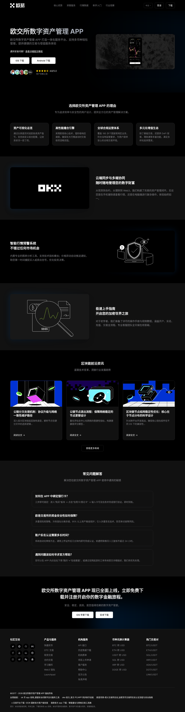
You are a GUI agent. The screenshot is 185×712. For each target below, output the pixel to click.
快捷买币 (48, 645)
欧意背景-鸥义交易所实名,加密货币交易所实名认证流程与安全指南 (124, 697)
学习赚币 (48, 664)
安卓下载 (104, 615)
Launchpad (49, 674)
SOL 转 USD (118, 660)
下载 (170, 5)
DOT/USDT (152, 669)
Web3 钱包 (49, 669)
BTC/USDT (151, 645)
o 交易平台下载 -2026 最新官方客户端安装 (30, 703)
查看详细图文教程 (34, 51)
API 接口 (82, 645)
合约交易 (48, 660)
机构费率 (82, 655)
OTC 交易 (49, 650)
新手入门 (97, 5)
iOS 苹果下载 (82, 615)
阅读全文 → (19, 435)
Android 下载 (43, 60)
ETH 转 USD (118, 650)
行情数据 (84, 5)
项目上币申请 (84, 660)
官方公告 (82, 674)
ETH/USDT (151, 650)
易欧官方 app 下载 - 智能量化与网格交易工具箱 (71, 703)
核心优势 (58, 5)
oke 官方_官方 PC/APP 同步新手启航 (78, 697)
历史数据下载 (84, 650)
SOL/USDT (151, 655)
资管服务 (71, 5)
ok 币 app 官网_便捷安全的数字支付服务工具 (40, 697)
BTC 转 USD (118, 645)
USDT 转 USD (119, 655)
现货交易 (48, 655)
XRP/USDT (151, 660)
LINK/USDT (152, 674)
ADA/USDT (152, 664)
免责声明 (82, 679)
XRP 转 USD (118, 664)
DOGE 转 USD (119, 669)
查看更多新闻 (92, 448)
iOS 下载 (20, 60)
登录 (159, 5)
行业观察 (110, 5)
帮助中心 (82, 669)
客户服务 (82, 664)
